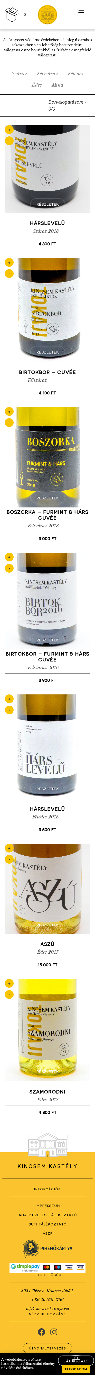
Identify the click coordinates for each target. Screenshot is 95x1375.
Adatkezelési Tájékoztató (48, 1214)
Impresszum (47, 1205)
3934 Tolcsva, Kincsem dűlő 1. (47, 1290)
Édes (37, 85)
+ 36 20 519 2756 (47, 1299)
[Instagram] (54, 1332)
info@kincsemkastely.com (47, 1308)
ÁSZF (47, 1232)
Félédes (75, 74)
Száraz (19, 74)
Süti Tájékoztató (47, 1223)
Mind (58, 85)
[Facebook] (41, 1332)
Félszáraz (47, 74)
